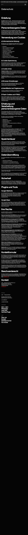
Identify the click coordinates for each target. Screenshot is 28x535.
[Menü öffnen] (25, 4)
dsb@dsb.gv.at (6, 276)
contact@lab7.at (4, 299)
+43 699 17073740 (4, 301)
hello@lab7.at (3, 286)
